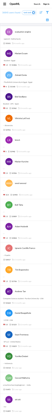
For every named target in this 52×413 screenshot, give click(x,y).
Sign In (46, 4)
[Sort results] (40, 12)
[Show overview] (47, 19)
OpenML (15, 3)
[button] (29, 12)
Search (37, 4)
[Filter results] (47, 12)
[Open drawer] (4, 4)
